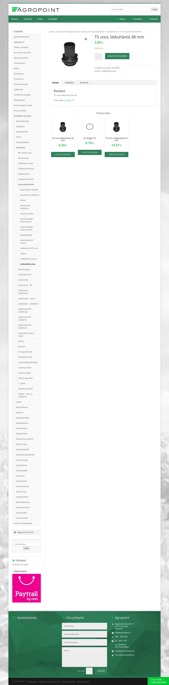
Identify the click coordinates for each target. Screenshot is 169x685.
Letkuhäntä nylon (25, 163)
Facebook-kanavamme (125, 651)
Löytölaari (20, 126)
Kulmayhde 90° (25, 274)
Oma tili (154, 19)
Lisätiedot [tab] (69, 82)
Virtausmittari (22, 518)
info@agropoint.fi (122, 632)
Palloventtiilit (21, 433)
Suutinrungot (22, 460)
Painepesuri (19, 73)
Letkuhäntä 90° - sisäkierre (25, 318)
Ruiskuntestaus (23, 502)
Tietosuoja (31, 681)
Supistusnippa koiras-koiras (26, 220)
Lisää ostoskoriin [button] (63, 154)
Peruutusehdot (68, 681)
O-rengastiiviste (25, 351)
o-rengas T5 (69, 100)
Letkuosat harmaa (26, 168)
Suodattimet (21, 465)
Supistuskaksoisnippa (27, 362)
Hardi (18, 137)
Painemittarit (21, 428)
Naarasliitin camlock (29, 189)
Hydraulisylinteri (21, 58)
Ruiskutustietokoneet (25, 454)
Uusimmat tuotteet (22, 94)
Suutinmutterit (22, 486)
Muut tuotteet (20, 110)
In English (52, 19)
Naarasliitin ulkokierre (25, 207)
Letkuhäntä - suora (26, 298)
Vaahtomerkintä (23, 507)
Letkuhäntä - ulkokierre (28, 303)
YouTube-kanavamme (124, 655)
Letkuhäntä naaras (28, 259)
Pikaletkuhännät (25, 357)
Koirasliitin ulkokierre (29, 195)
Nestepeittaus (22, 423)
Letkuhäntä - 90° (25, 285)
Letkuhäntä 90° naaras (27, 241)
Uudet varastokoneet (23, 523)
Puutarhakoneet (21, 84)
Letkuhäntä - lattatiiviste (23, 291)
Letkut (18, 402)
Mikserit (19, 412)
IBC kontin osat (24, 153)
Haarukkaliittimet (98, 31)
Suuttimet (20, 476)
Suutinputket (21, 470)
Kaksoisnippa (26, 235)
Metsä (16, 68)
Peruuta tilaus (83, 681)
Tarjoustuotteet (25, 532)
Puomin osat (21, 444)
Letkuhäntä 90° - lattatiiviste (25, 310)
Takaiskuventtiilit (25, 388)
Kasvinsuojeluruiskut (23, 105)
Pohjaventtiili (24, 174)
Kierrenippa (23, 158)
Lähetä (101, 670)
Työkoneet (18, 89)
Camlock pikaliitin (26, 179)
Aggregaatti (19, 42)
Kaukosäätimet (22, 142)
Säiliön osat (21, 491)
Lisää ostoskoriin (117, 56)
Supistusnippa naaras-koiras (26, 228)
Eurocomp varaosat (22, 52)
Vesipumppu (19, 100)
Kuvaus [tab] (55, 82)
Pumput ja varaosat (24, 439)
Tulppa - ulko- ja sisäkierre (25, 395)
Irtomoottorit (19, 63)
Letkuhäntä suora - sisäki (26, 334)
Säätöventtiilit (22, 497)
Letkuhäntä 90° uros (29, 248)
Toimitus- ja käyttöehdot (49, 681)
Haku (155, 9)
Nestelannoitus (22, 418)
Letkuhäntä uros (112, 31)
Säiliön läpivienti (25, 378)
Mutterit (21, 346)
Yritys (40, 19)
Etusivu (14, 19)
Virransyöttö (21, 512)
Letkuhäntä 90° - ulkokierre (25, 326)
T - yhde (21, 383)
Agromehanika (22, 121)
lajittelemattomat (21, 36)
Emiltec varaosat (21, 47)
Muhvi (23, 200)
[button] (86, 39)
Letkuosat (85, 31)
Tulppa (23, 253)
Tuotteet (28, 19)
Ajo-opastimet (22, 131)
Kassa (122, 19)
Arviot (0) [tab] (84, 82)
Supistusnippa (24, 373)
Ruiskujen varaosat (72, 31)
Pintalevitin (19, 79)
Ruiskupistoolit (22, 449)
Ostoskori (137, 19)
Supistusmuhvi (26, 213)
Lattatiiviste (23, 280)
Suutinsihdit (21, 481)
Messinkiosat (21, 407)
